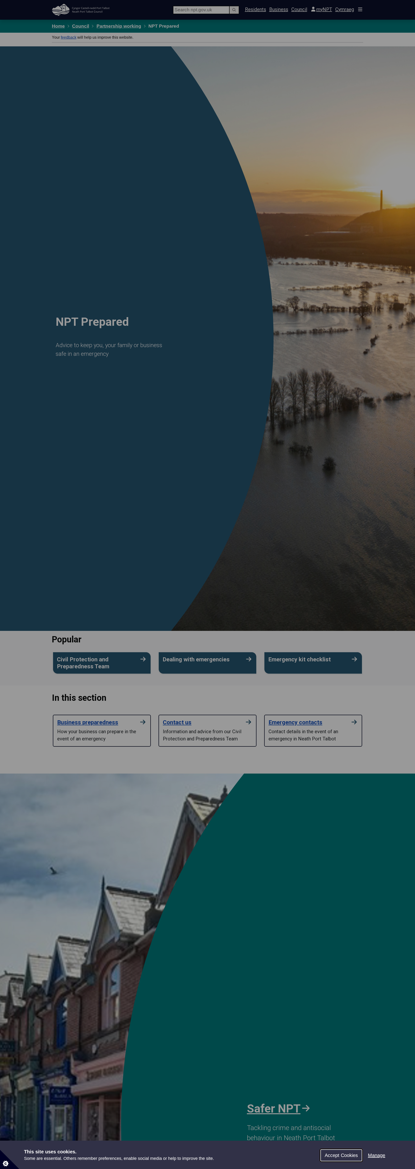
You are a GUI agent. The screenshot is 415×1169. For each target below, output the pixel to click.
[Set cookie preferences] (9, 1159)
